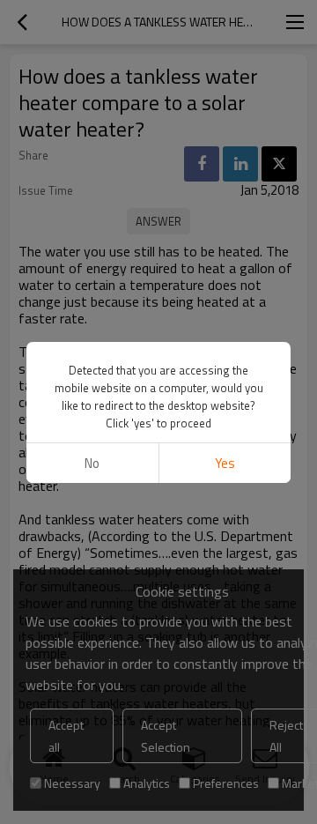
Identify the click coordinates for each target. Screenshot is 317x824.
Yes (225, 463)
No (92, 463)
